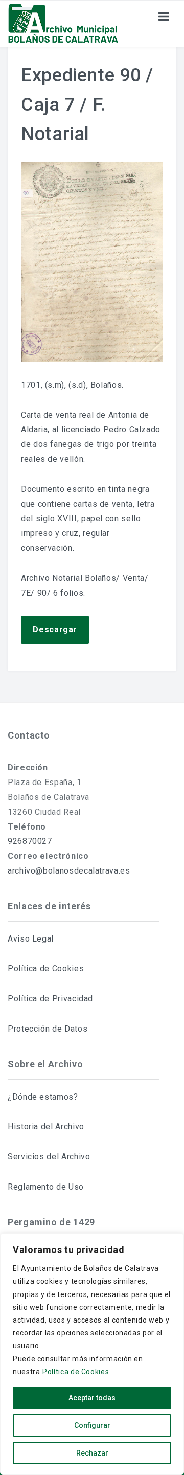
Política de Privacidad (50, 998)
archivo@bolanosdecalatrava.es (69, 871)
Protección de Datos (47, 1029)
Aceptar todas (92, 1398)
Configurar (92, 1425)
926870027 (30, 841)
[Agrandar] (149, 175)
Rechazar (92, 1453)
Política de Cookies (75, 1372)
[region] (92, 1354)
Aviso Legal (31, 939)
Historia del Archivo (46, 1126)
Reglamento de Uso (46, 1187)
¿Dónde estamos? (43, 1097)
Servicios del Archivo (49, 1156)
